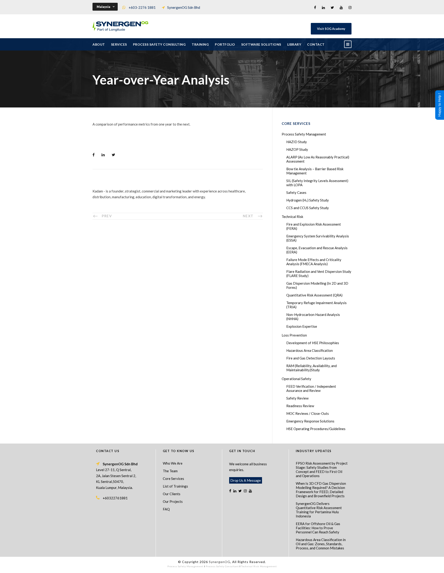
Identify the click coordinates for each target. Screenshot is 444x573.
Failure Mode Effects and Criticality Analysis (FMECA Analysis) (313, 262)
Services (119, 44)
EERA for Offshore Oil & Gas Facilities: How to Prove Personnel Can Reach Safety (318, 528)
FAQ (166, 509)
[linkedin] (323, 7)
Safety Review (297, 398)
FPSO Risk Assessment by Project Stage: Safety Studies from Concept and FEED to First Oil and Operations (322, 469)
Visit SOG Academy (331, 29)
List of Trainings (175, 486)
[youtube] (341, 7)
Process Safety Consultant (222, 566)
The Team (170, 471)
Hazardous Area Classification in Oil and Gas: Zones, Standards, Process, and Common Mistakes (321, 544)
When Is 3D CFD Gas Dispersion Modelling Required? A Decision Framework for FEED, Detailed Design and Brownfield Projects (321, 489)
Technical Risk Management (259, 566)
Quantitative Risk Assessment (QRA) (314, 295)
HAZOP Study (297, 149)
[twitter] (332, 7)
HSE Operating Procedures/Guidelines (315, 429)
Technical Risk (292, 216)
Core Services (173, 478)
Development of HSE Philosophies (312, 343)
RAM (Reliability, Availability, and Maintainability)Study (311, 368)
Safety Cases (296, 192)
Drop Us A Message (245, 480)
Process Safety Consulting (159, 44)
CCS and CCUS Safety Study (307, 208)
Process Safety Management (304, 134)
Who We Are (172, 463)
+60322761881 (115, 498)
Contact (316, 44)
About (98, 44)
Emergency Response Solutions (310, 421)
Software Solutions (261, 44)
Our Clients (171, 494)
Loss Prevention (294, 335)
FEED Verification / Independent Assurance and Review (311, 388)
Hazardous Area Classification (309, 350)
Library (294, 44)
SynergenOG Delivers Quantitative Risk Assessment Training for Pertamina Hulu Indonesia (319, 509)
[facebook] (315, 7)
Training (200, 44)
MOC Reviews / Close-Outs (307, 413)
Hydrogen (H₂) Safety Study (307, 200)
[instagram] (350, 7)
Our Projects (173, 501)
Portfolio (225, 44)
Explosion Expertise (301, 326)
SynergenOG (219, 562)
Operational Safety (296, 379)
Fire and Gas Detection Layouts (310, 358)
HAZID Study (296, 142)
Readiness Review (300, 406)
